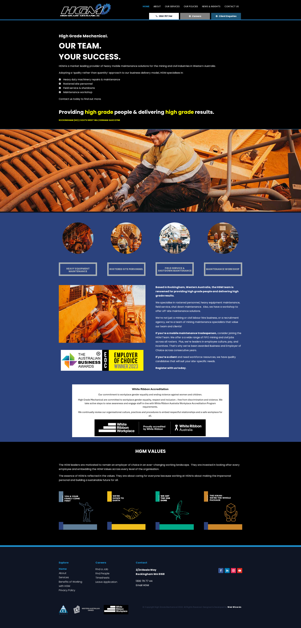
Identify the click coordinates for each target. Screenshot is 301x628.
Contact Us (231, 6)
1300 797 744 (165, 16)
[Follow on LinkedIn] (227, 570)
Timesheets (102, 577)
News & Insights (211, 6)
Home (146, 6)
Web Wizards (234, 607)
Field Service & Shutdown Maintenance (175, 269)
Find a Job (101, 569)
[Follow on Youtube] (239, 570)
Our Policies (191, 6)
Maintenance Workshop (222, 269)
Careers (196, 16)
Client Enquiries (227, 16)
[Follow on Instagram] (233, 570)
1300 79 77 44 (144, 581)
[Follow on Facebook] (220, 570)
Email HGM (142, 585)
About (157, 6)
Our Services (172, 6)
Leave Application (106, 582)
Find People (102, 573)
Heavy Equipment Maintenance (78, 270)
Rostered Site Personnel (126, 269)
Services (64, 577)
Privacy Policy (67, 590)
